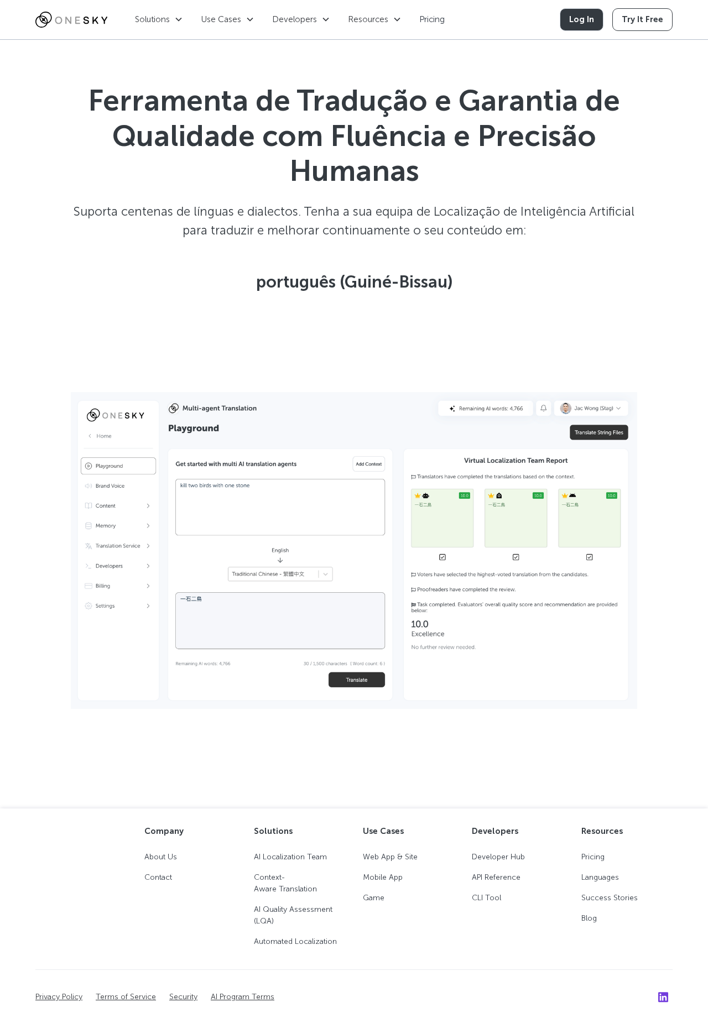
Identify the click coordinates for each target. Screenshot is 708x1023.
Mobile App (383, 877)
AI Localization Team (290, 857)
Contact (158, 877)
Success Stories (609, 897)
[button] (159, 19)
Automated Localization (295, 941)
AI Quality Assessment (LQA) (293, 915)
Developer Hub (498, 857)
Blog (589, 918)
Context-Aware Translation (285, 883)
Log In (581, 19)
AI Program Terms (242, 996)
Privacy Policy (58, 996)
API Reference (496, 877)
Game (373, 897)
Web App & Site (390, 857)
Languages (600, 877)
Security (183, 996)
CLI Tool (486, 897)
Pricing (432, 19)
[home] (71, 20)
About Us (160, 857)
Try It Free (642, 19)
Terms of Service (126, 996)
